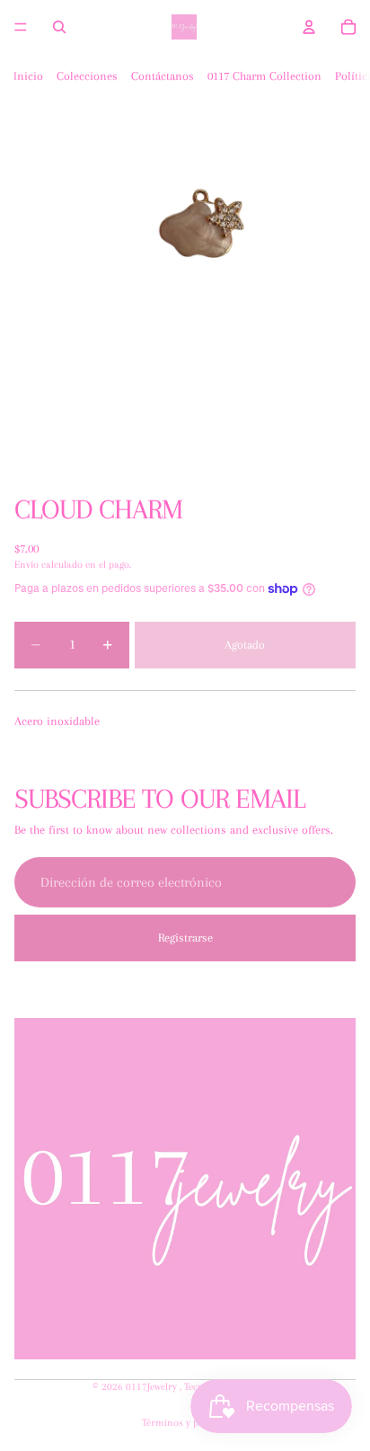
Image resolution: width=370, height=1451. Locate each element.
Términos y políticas (185, 1423)
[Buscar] (59, 27)
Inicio (28, 76)
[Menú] (20, 27)
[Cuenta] (309, 27)
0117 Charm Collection (264, 76)
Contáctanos (162, 76)
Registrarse (185, 937)
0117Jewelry (153, 1387)
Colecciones (87, 76)
